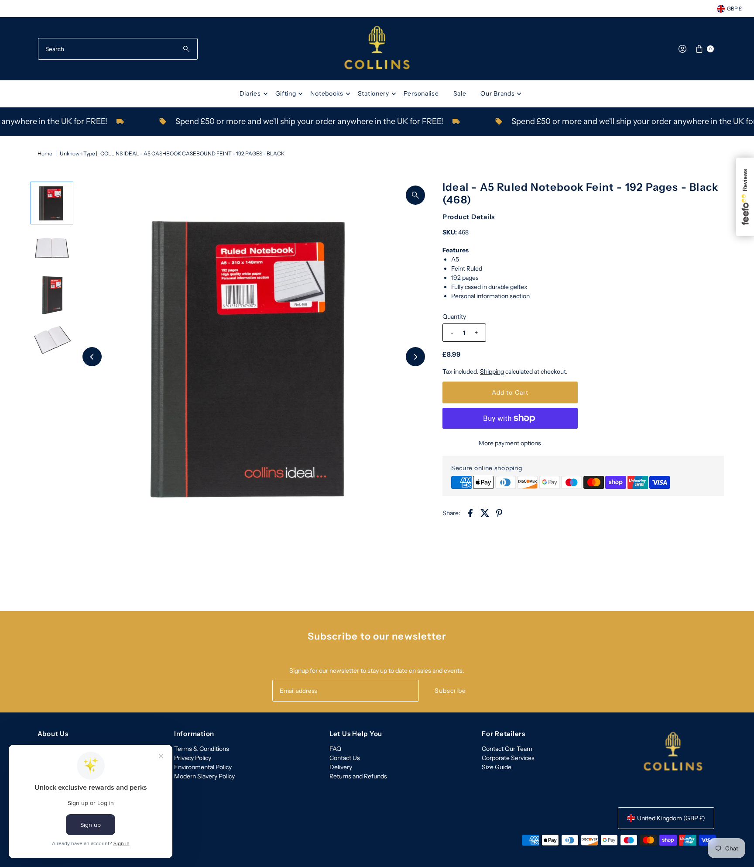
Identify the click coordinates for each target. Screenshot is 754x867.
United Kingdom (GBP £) (671, 818)
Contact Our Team (507, 749)
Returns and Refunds (358, 776)
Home (45, 153)
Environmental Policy (203, 767)
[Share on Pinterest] (499, 512)
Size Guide (496, 767)
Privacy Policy (192, 758)
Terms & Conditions (201, 749)
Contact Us (344, 758)
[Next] (415, 356)
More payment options (510, 443)
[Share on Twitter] (484, 512)
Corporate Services (508, 758)
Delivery (340, 767)
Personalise (421, 93)
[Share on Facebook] (470, 512)
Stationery (373, 93)
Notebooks (326, 93)
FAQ (335, 749)
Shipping (492, 371)
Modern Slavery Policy (204, 776)
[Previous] (92, 356)
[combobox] (118, 49)
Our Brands (497, 93)
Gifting (285, 93)
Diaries (250, 93)
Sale (459, 93)
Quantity (454, 316)
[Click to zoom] (415, 195)
